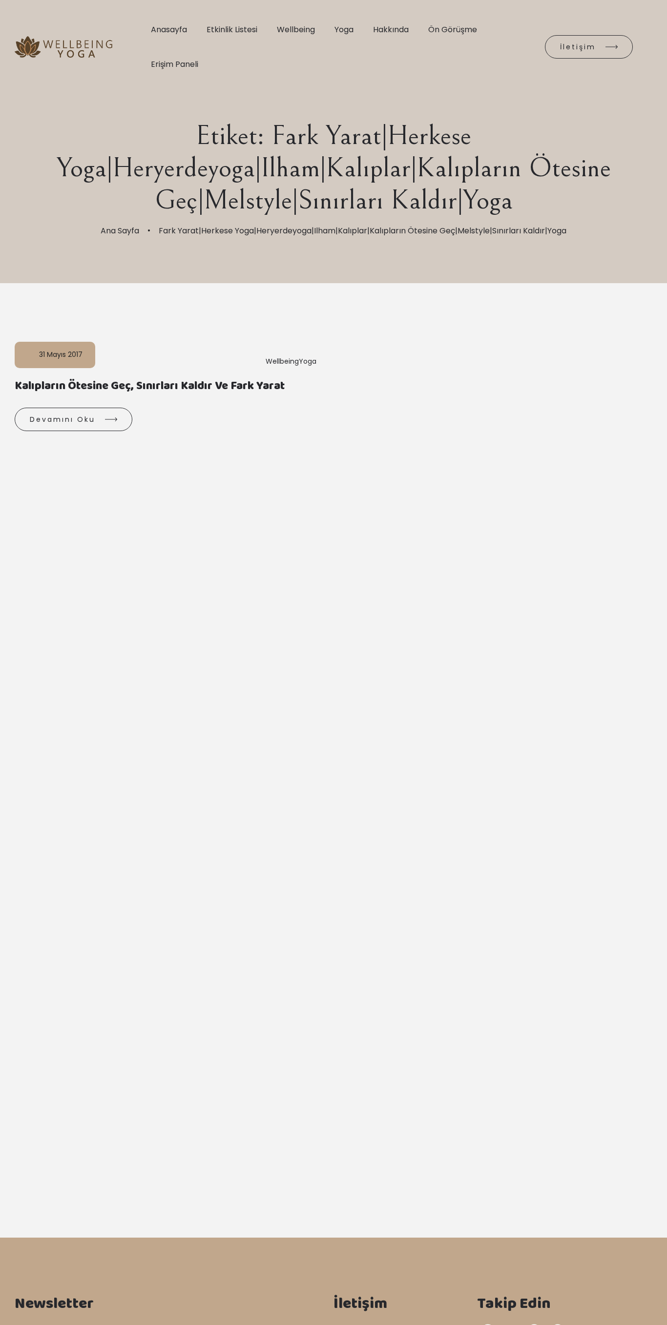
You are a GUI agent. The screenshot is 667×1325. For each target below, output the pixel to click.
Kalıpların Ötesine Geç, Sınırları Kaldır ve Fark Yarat (150, 387)
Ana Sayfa (120, 230)
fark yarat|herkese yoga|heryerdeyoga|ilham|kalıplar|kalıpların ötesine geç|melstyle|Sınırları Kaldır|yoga (362, 230)
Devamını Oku (62, 419)
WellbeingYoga (291, 361)
